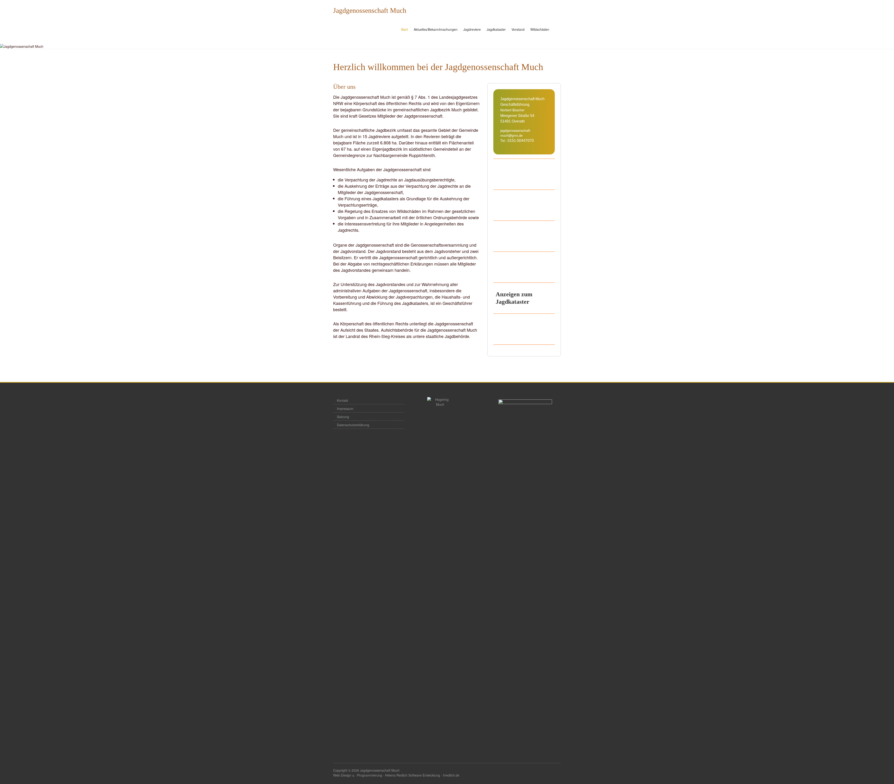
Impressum (345, 408)
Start (404, 29)
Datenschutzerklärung (353, 425)
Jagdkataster (496, 29)
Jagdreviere (472, 29)
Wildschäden (539, 29)
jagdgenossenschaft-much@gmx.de (515, 133)
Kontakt (342, 400)
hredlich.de (451, 775)
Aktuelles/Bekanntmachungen (435, 29)
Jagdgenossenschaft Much (369, 10)
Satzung (343, 416)
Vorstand (518, 29)
